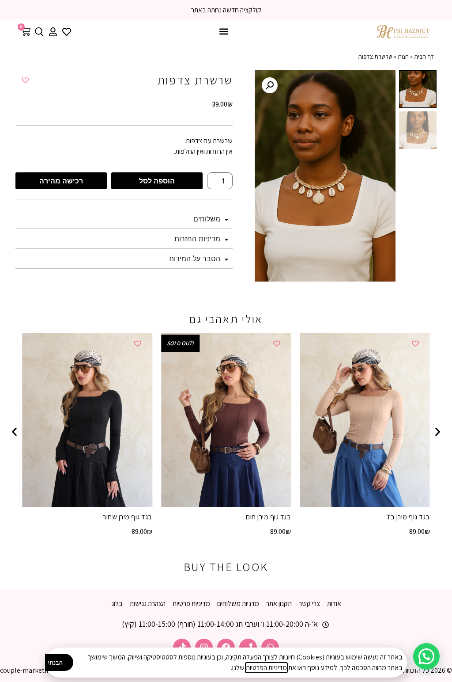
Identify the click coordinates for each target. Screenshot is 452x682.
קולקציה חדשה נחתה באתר (226, 10)
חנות (403, 57)
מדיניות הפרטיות (266, 667)
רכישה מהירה (61, 180)
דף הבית (424, 57)
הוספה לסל (157, 180)
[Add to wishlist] (25, 80)
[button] (224, 31)
